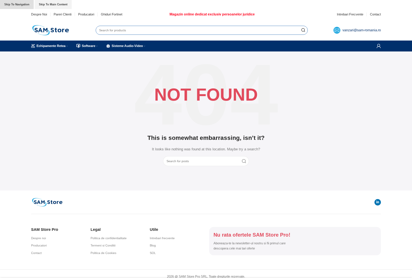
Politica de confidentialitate (109, 238)
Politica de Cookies (103, 253)
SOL (153, 253)
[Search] (303, 30)
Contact (36, 253)
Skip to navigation (16, 4)
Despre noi (38, 238)
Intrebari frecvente (162, 238)
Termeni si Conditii (103, 245)
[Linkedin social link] (377, 202)
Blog (153, 245)
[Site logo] (50, 30)
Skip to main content (53, 4)
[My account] (378, 46)
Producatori (39, 245)
